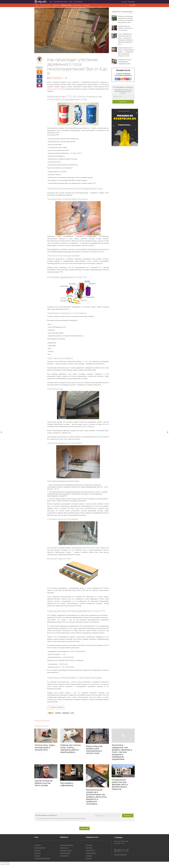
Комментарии (84, 828)
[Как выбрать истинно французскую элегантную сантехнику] (160, 432)
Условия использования (42, 858)
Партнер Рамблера (120, 854)
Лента (36, 5)
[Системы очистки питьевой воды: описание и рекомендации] (9, 432)
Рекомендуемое (41, 720)
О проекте (37, 845)
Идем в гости (56, 5)
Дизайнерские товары (61, 1)
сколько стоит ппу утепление (56, 89)
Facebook (89, 845)
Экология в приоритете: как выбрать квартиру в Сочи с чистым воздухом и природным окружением (122, 752)
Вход (125, 1)
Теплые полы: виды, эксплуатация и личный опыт (45, 747)
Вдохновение (86, 5)
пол (72, 713)
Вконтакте (89, 848)
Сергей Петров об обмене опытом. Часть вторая (43, 783)
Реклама (37, 856)
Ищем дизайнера (39, 848)
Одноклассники (91, 853)
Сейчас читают (41, 726)
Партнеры (37, 850)
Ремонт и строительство (54, 78)
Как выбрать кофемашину (66, 784)
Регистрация (131, 1)
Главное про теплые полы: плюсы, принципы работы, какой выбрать (70, 748)
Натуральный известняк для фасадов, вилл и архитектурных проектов (120, 784)
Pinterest (88, 858)
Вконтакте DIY (90, 850)
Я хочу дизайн (78, 1)
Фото (70, 1)
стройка (58, 713)
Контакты (37, 853)
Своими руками (77, 5)
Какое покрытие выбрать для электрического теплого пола (94, 749)
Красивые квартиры (45, 5)
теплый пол (65, 713)
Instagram (89, 856)
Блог (50, 1)
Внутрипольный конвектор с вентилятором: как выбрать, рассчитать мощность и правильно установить (96, 797)
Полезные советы (66, 5)
